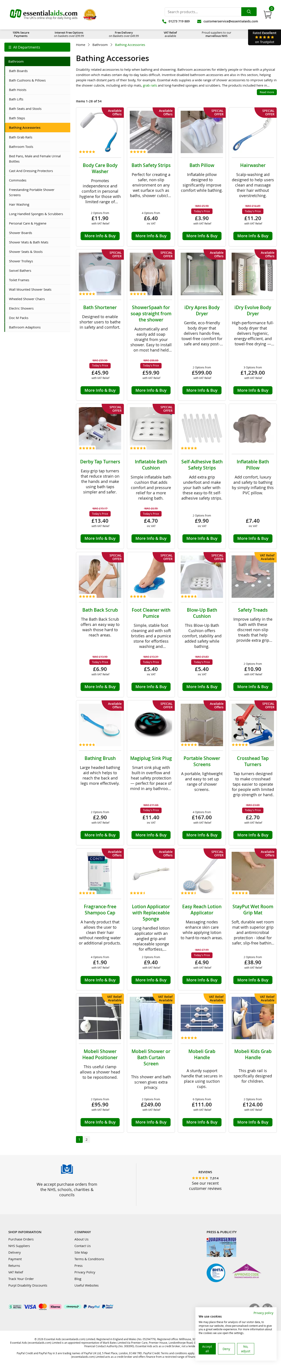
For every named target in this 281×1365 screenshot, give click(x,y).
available (170, 34)
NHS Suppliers (19, 1246)
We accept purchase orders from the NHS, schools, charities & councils (67, 1189)
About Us (81, 1239)
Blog (77, 1278)
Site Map (81, 1252)
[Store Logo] (44, 14)
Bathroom (100, 45)
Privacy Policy (84, 1272)
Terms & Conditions (89, 1259)
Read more (267, 92)
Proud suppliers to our (216, 34)
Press (78, 1265)
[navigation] (37, 47)
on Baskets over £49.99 (124, 34)
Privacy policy (263, 1313)
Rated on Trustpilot (264, 37)
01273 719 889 (179, 21)
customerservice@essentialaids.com (231, 21)
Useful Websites (86, 1285)
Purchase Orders (21, 1239)
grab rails (150, 85)
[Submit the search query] (249, 11)
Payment (15, 1259)
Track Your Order (21, 1278)
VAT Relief (15, 1272)
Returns (14, 1265)
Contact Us (82, 1246)
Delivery (14, 1252)
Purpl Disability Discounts (27, 1285)
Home (80, 45)
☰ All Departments (24, 47)
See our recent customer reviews (205, 1185)
